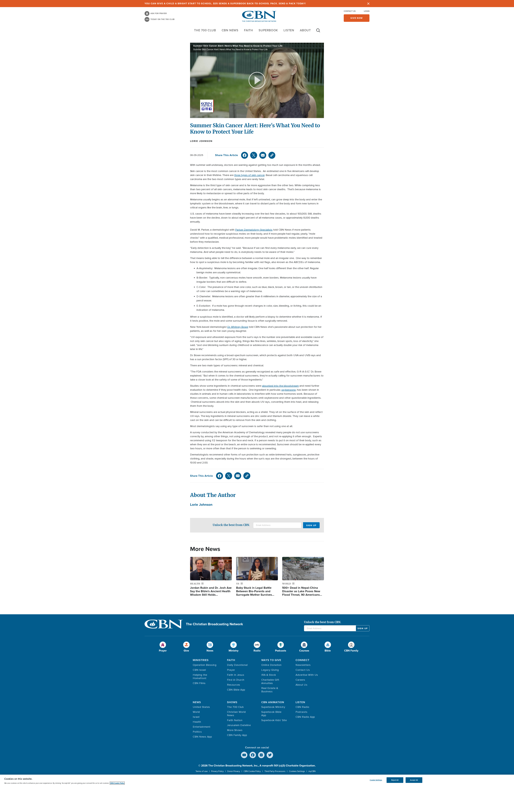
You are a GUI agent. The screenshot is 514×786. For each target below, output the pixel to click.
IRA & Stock (268, 675)
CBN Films (199, 683)
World (196, 712)
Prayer (231, 670)
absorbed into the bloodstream (280, 385)
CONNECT (302, 660)
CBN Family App (237, 735)
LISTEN (289, 30)
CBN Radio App (305, 717)
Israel (196, 717)
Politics (197, 731)
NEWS (197, 702)
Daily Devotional (237, 665)
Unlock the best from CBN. (231, 525)
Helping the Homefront (200, 676)
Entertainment (201, 726)
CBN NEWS (230, 30)
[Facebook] (244, 155)
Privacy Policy (217, 771)
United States (201, 707)
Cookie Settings (376, 780)
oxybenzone (288, 389)
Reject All (394, 780)
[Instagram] (261, 755)
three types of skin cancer (249, 175)
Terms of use (201, 771)
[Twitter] (253, 155)
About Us (301, 684)
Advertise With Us (307, 675)
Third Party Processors (274, 771)
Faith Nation (234, 720)
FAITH (248, 30)
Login (366, 11)
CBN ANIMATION (272, 702)
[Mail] (262, 155)
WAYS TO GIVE (271, 660)
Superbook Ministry (273, 707)
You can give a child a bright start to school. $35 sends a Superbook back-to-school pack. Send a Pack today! (225, 3)
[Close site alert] (368, 3)
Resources (233, 684)
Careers (300, 679)
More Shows (234, 730)
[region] (257, 780)
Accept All (414, 780)
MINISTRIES (201, 660)
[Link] (271, 155)
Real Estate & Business (269, 690)
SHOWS (232, 702)
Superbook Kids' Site (274, 720)
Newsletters (303, 665)
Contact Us (350, 11)
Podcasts (301, 712)
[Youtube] (244, 755)
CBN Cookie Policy (252, 771)
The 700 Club (205, 30)
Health (197, 722)
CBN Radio (302, 707)
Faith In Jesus (235, 675)
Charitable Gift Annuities (270, 681)
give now (356, 18)
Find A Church (235, 679)
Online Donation (271, 665)
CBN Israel (199, 670)
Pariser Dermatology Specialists (254, 229)
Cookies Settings (297, 771)
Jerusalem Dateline (239, 725)
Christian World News (236, 713)
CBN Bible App (236, 689)
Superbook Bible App (271, 713)
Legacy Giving (270, 670)
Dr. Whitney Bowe (237, 327)
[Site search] (318, 32)
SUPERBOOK (268, 30)
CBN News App (202, 736)
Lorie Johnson (201, 141)
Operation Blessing (204, 665)
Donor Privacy (233, 771)
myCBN (312, 771)
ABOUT (305, 30)
